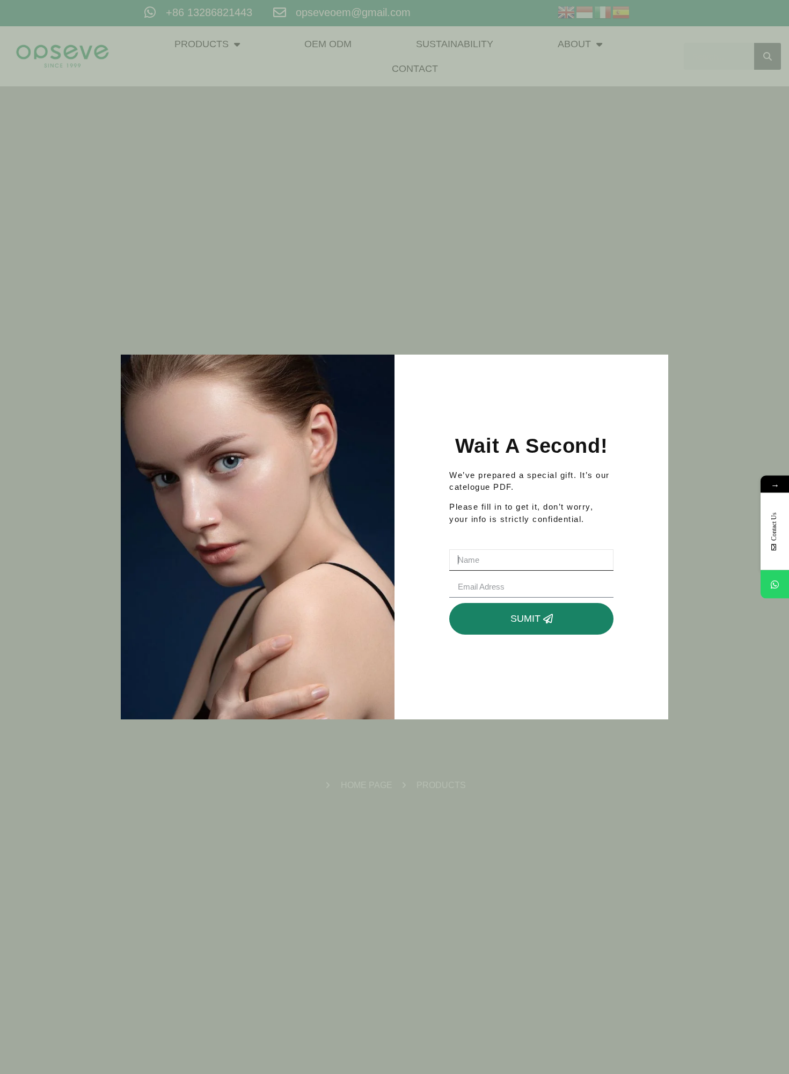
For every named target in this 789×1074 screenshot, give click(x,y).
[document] (394, 537)
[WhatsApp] (775, 584)
